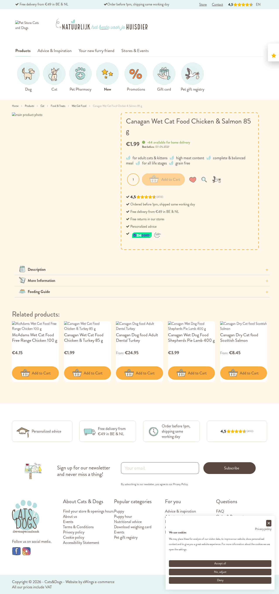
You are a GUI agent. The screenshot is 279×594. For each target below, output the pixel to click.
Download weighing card (132, 527)
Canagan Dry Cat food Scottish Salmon (239, 338)
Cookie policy (73, 537)
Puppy (119, 511)
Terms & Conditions (78, 527)
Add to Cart (41, 373)
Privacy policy (73, 532)
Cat (43, 106)
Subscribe (231, 468)
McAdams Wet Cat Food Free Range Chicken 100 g (34, 338)
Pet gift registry (126, 537)
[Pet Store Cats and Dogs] (28, 25)
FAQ (220, 511)
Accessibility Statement (81, 542)
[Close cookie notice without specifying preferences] (268, 523)
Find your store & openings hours (88, 511)
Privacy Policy (180, 484)
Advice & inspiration (180, 511)
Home (15, 106)
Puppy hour (123, 516)
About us (70, 516)
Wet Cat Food (79, 106)
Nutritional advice (128, 522)
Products (30, 106)
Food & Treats (58, 106)
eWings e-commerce (98, 582)
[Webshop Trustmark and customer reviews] (146, 233)
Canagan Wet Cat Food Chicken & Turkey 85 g (84, 338)
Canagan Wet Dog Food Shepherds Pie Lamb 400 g (191, 338)
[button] (193, 179)
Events (68, 522)
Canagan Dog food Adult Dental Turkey (137, 338)
